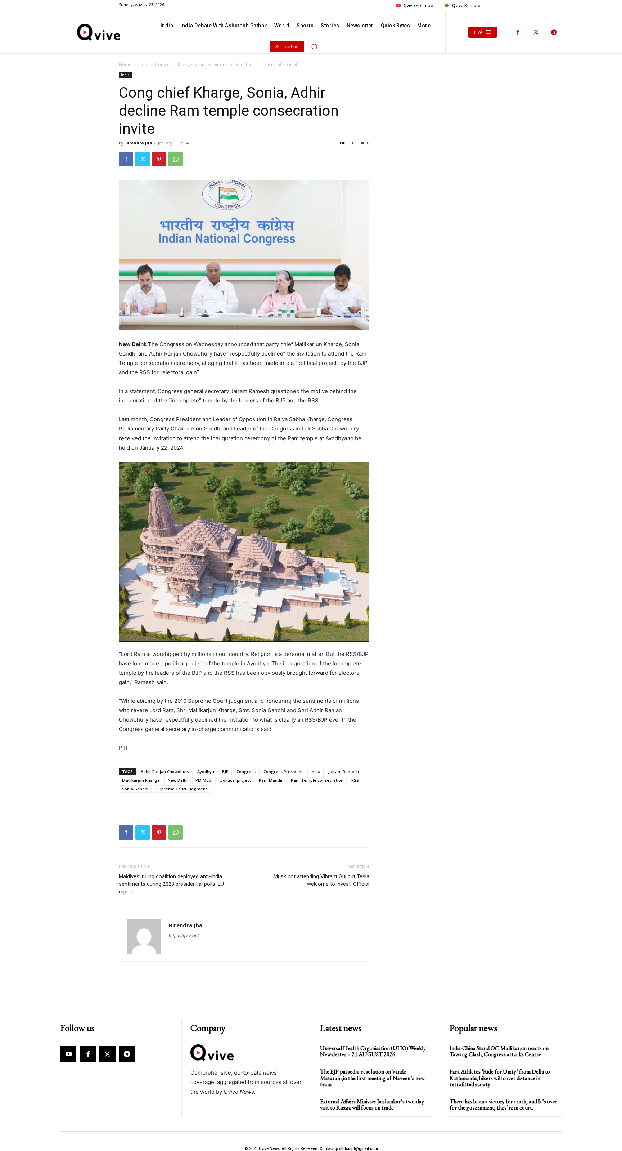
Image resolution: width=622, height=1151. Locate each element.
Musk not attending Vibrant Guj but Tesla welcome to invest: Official (321, 880)
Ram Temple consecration (317, 780)
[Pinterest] (159, 159)
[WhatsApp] (175, 159)
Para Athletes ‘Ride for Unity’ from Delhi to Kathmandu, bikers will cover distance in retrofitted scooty (500, 1078)
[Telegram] (554, 32)
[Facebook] (518, 32)
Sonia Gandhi (135, 788)
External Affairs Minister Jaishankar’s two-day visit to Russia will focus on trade (372, 1105)
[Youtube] (68, 1054)
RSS (355, 780)
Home (125, 65)
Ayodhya (205, 771)
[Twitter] (536, 32)
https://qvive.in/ (184, 935)
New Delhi (178, 780)
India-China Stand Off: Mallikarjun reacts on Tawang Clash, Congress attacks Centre (499, 1051)
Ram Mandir (271, 780)
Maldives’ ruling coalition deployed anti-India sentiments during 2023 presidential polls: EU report (171, 884)
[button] (314, 46)
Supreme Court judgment (181, 788)
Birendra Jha (138, 143)
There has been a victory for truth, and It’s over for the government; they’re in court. (503, 1105)
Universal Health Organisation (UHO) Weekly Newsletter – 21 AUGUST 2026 (373, 1051)
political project (235, 780)
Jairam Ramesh (343, 771)
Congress (246, 771)
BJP (225, 771)
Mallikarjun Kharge (141, 780)
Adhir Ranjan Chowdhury (165, 771)
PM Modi (203, 780)
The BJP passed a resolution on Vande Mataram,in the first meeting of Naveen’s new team (372, 1078)
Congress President (283, 771)
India (143, 65)
